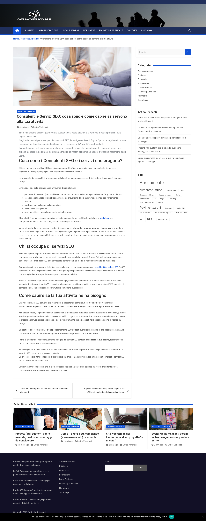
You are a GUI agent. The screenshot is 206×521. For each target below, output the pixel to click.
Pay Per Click (180, 208)
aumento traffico (151, 190)
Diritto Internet (144, 199)
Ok (171, 517)
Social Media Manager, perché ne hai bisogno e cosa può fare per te (170, 437)
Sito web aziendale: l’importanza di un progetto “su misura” (125, 437)
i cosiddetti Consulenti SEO (106, 267)
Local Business (70, 30)
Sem (141, 219)
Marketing (104, 218)
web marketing (163, 219)
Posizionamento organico (163, 213)
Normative (89, 30)
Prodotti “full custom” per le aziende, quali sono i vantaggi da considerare (33, 437)
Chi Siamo (146, 30)
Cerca (108, 461)
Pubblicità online (181, 213)
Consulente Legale (165, 195)
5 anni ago (24, 127)
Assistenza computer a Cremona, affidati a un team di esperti (44, 390)
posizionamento (145, 213)
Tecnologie (143, 100)
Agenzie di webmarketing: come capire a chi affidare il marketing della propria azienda (104, 390)
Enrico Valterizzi (40, 127)
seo (150, 218)
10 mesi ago (23, 445)
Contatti (132, 30)
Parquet (160, 202)
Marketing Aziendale (111, 30)
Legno (162, 199)
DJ (155, 199)
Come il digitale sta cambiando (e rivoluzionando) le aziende (80, 435)
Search (188, 52)
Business (29, 30)
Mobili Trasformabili (147, 202)
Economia (142, 79)
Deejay (178, 195)
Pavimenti (168, 208)
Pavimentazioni (150, 207)
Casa (182, 190)
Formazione (143, 83)
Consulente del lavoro (147, 195)
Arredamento (152, 182)
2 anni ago (68, 441)
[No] (202, 516)
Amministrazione (48, 30)
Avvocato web (171, 190)
